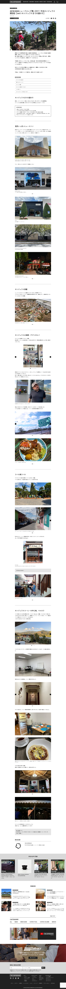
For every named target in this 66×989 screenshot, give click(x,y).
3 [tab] (33, 369)
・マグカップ (33, 979)
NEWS (16, 922)
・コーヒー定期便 (48, 976)
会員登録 (20, 983)
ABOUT (44, 1)
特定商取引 (40, 983)
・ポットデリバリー (48, 979)
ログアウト (16, 983)
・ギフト (33, 978)
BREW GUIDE (23, 922)
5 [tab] (36, 369)
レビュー (31, 983)
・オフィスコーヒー (48, 980)
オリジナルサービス (48, 975)
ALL (11, 922)
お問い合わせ (53, 983)
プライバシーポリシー (47, 983)
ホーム (25, 975)
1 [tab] (33, 194)
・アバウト (25, 976)
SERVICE (41, 1)
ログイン (12, 983)
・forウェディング (48, 978)
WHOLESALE (49, 1)
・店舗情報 (25, 980)
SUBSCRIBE (31, 1)
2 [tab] (34, 194)
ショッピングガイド (26, 983)
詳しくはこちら (33, 957)
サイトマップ (36, 983)
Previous (15, 181)
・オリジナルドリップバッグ (49, 977)
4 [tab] (35, 369)
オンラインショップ (34, 975)
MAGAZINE (37, 1)
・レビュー (25, 979)
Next (50, 181)
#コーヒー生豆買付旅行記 (14, 18)
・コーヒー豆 (33, 976)
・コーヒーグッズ (34, 977)
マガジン (40, 975)
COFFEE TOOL (33, 922)
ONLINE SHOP (25, 1)
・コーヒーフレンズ (26, 978)
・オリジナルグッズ (34, 980)
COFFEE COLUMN (13, 8)
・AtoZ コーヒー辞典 (27, 977)
